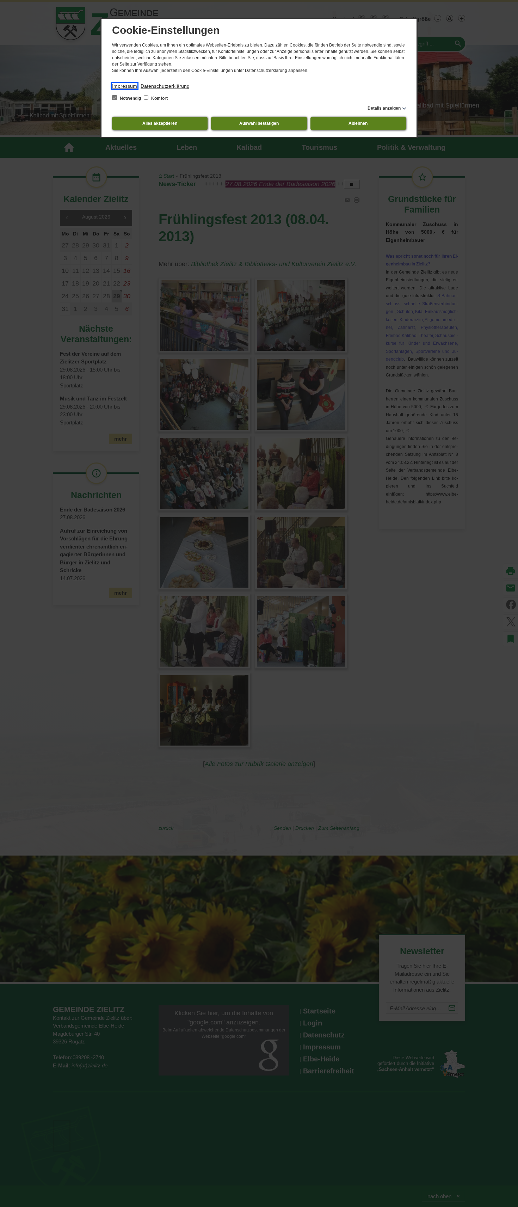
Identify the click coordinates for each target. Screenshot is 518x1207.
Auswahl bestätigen (259, 123)
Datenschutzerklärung (165, 86)
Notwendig (130, 98)
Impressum (124, 86)
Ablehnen (358, 123)
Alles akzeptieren (159, 123)
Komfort (159, 98)
